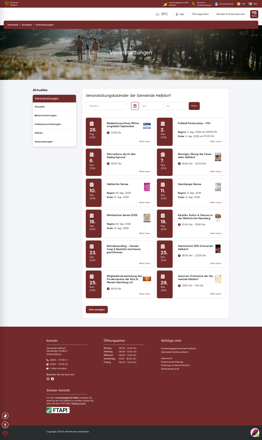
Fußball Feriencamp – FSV (194, 123)
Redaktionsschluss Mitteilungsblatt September (123, 125)
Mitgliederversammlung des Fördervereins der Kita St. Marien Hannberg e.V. (124, 279)
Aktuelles (27, 24)
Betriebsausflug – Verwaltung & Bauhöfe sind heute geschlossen (124, 249)
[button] (5, 434)
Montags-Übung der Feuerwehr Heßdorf (195, 155)
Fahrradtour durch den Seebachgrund (121, 155)
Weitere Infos (78, 403)
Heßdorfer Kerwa (117, 184)
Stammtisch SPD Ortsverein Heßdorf (195, 247)
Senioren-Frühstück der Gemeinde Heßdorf (196, 277)
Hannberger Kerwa (189, 184)
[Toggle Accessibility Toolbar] (5, 424)
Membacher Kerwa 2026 (122, 215)
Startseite (12, 24)
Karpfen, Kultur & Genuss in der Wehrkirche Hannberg (195, 216)
